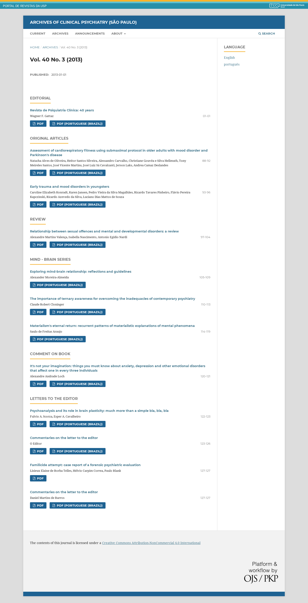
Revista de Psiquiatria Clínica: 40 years (62, 110)
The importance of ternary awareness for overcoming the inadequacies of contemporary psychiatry (112, 299)
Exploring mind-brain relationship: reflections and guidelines (80, 272)
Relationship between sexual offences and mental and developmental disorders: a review (104, 231)
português (231, 64)
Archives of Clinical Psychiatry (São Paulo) (83, 22)
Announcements (90, 33)
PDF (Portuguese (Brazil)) (79, 123)
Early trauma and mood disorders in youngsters (69, 187)
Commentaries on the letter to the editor (64, 438)
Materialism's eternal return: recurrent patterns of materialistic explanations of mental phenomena (112, 326)
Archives (60, 33)
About (117, 33)
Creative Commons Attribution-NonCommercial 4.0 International (151, 543)
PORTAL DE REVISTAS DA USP (25, 6)
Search (268, 33)
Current (37, 33)
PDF (40, 123)
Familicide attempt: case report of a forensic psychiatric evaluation (85, 465)
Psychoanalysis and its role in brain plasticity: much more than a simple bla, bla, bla (99, 411)
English (229, 57)
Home (35, 47)
